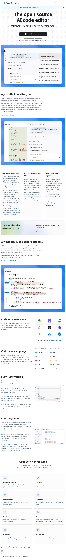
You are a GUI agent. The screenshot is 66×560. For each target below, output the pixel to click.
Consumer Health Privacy (22, 556)
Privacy (8, 553)
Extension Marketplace (56, 340)
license (35, 40)
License (21, 553)
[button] (55, 3)
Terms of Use (15, 553)
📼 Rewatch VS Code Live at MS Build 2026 (31, 7)
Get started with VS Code (8, 261)
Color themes (5, 388)
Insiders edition (29, 38)
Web (25, 38)
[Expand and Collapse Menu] (61, 3)
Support (3, 553)
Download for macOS (34, 34)
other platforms (38, 38)
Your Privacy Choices (9, 556)
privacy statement (42, 40)
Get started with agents (8, 115)
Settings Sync (5, 396)
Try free (37, 231)
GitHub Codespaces (7, 444)
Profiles (3, 404)
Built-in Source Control (8, 434)
